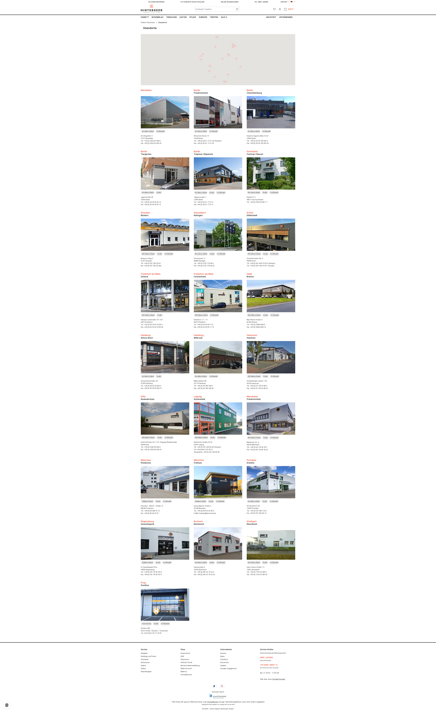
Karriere (223, 653)
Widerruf (184, 672)
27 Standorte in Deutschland (192, 2)
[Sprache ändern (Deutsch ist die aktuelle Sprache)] (293, 2)
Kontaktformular (278, 679)
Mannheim (253, 397)
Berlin (201, 91)
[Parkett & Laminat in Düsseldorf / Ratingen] (218, 235)
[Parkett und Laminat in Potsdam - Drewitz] (271, 483)
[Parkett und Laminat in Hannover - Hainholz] (271, 358)
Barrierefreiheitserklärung (190, 666)
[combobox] (214, 9)
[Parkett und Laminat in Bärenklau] (165, 113)
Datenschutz (185, 653)
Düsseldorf (200, 214)
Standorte (224, 659)
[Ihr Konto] (280, 9)
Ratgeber (144, 653)
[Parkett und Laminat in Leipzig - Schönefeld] (218, 419)
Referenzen (145, 662)
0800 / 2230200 (266, 657)
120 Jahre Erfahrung (156, 2)
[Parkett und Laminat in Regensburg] (165, 544)
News (222, 656)
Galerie (143, 666)
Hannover (252, 336)
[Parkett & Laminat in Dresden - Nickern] (165, 235)
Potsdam (251, 461)
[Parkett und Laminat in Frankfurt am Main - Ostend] (165, 297)
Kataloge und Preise (148, 656)
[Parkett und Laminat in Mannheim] (271, 419)
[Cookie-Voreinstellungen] (6, 705)
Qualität (223, 666)
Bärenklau (146, 90)
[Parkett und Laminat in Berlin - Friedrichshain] (218, 113)
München (146, 461)
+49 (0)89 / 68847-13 (268, 665)
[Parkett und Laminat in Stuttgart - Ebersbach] (271, 544)
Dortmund (255, 152)
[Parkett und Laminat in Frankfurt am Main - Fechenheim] (218, 297)
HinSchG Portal (186, 662)
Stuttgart (252, 522)
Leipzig (199, 397)
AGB (182, 656)
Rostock (199, 522)
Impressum (185, 659)
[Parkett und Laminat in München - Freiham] (218, 483)
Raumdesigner (146, 672)
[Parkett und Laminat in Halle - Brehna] (271, 297)
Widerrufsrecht (186, 668)
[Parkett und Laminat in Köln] (165, 419)
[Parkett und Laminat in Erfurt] (271, 235)
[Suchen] (237, 9)
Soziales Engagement (228, 668)
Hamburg (147, 336)
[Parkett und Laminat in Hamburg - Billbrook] (218, 358)
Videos (143, 668)
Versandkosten (186, 675)
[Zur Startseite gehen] (151, 9)
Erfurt (252, 214)
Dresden (145, 214)
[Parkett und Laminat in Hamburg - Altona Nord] (165, 358)
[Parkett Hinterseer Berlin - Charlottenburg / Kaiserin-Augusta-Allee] (271, 113)
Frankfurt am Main (150, 275)
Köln (147, 397)
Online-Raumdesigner (229, 2)
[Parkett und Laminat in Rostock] (218, 544)
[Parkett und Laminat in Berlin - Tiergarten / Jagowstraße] (165, 174)
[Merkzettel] (274, 9)
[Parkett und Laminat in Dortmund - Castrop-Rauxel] (271, 174)
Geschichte (224, 662)
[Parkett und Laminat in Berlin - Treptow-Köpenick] (218, 174)
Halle (250, 275)
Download (144, 659)
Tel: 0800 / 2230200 (261, 2)
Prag (145, 583)
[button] (235, 47)
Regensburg (147, 522)
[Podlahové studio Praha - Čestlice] (165, 605)
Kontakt (284, 2)
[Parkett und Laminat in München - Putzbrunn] (165, 483)
